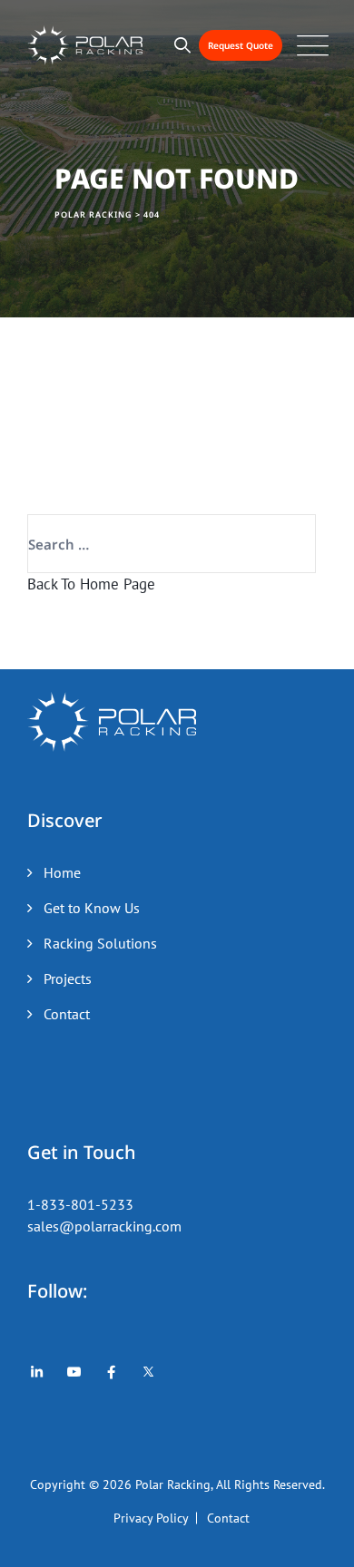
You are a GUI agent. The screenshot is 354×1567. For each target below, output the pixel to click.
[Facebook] (111, 1372)
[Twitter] (148, 1372)
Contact (67, 1014)
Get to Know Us (92, 908)
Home (62, 872)
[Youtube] (74, 1372)
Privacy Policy (151, 1518)
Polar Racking (173, 1484)
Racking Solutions (100, 943)
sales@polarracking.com (104, 1226)
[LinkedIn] (36, 1372)
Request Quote (240, 45)
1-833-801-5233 (80, 1204)
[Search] (183, 44)
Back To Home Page (91, 584)
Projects (68, 978)
